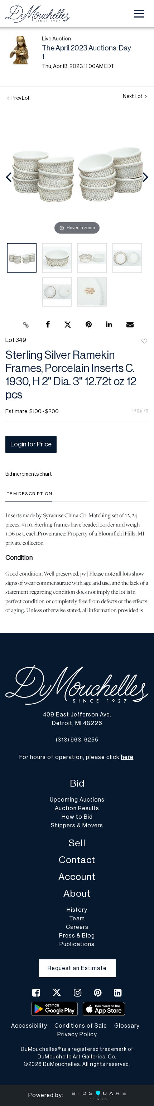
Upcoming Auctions (77, 800)
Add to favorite (144, 341)
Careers (77, 927)
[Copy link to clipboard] (26, 324)
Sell (77, 843)
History (77, 910)
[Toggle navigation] (139, 13)
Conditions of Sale (80, 1026)
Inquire (141, 410)
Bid (77, 783)
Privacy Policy (77, 1034)
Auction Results (77, 808)
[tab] (28, 496)
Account (77, 877)
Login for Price (31, 444)
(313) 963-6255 (77, 740)
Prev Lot (20, 98)
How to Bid (77, 817)
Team (77, 918)
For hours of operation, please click (76, 757)
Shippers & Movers (77, 825)
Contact (77, 860)
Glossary (127, 1026)
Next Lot (133, 96)
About (77, 894)
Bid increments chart (28, 474)
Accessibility (29, 1026)
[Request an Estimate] (77, 962)
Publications (77, 944)
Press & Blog (77, 936)
